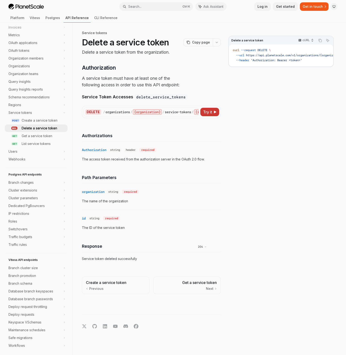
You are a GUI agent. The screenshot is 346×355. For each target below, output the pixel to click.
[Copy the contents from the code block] (320, 40)
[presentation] (38, 189)
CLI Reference (105, 18)
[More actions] (217, 42)
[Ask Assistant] (328, 40)
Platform (17, 18)
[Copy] (194, 112)
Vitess (35, 18)
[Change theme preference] (334, 6)
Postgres (52, 18)
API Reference (77, 18)
